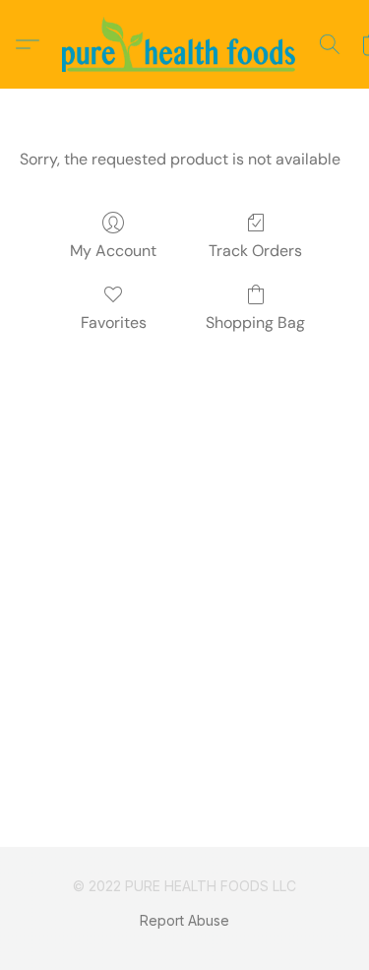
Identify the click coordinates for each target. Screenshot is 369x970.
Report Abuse (184, 920)
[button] (185, 44)
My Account (113, 250)
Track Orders (255, 250)
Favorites (114, 322)
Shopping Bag (255, 322)
